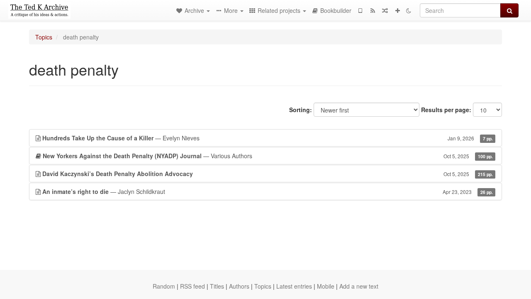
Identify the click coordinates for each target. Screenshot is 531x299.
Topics (43, 37)
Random (164, 286)
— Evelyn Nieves (267, 138)
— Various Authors (268, 156)
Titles (217, 286)
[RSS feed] (372, 10)
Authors (239, 286)
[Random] (385, 10)
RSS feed (192, 286)
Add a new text (358, 286)
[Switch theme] (409, 10)
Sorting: (300, 109)
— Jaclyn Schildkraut (267, 191)
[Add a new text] (397, 10)
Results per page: (446, 109)
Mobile (325, 286)
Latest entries (294, 286)
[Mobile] (360, 10)
